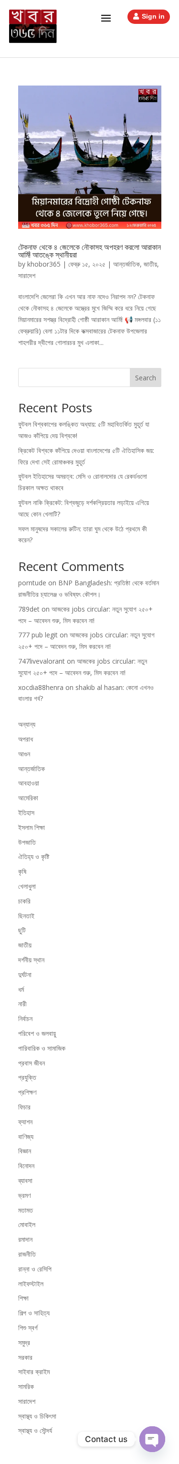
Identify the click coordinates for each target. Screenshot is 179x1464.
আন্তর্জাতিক (126, 264)
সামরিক (26, 1386)
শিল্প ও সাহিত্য (34, 1312)
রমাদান (25, 1239)
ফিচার (24, 1106)
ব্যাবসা (25, 1180)
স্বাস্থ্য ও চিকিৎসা (37, 1416)
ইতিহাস (26, 812)
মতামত (25, 1210)
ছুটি (22, 930)
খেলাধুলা (27, 886)
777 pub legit (38, 634)
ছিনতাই (26, 915)
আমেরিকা (28, 797)
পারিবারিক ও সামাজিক (41, 1048)
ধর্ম (21, 989)
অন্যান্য (26, 724)
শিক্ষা (23, 1298)
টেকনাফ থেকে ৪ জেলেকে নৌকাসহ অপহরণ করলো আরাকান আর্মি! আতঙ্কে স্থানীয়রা (89, 251)
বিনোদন (26, 1165)
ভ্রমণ (24, 1195)
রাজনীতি (27, 1254)
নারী (22, 1003)
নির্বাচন (25, 1018)
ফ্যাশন (25, 1121)
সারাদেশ (26, 275)
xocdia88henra (40, 687)
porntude (32, 582)
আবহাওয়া (28, 782)
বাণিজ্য (25, 1136)
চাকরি (24, 900)
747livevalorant (41, 661)
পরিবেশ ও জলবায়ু (37, 1033)
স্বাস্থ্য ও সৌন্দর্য (35, 1430)
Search (145, 377)
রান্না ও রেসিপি (35, 1268)
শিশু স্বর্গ (28, 1327)
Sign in (153, 16)
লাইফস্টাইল (30, 1283)
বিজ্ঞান (24, 1150)
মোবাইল (26, 1224)
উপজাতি (27, 842)
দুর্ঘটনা (25, 974)
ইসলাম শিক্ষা (31, 827)
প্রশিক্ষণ (27, 1092)
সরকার (25, 1357)
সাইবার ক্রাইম (34, 1371)
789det (29, 609)
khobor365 (44, 264)
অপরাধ (25, 738)
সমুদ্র (24, 1342)
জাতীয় (150, 264)
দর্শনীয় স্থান (31, 959)
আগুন (24, 753)
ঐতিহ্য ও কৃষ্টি (33, 856)
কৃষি (22, 871)
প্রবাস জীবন (31, 1062)
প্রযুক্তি (27, 1077)
